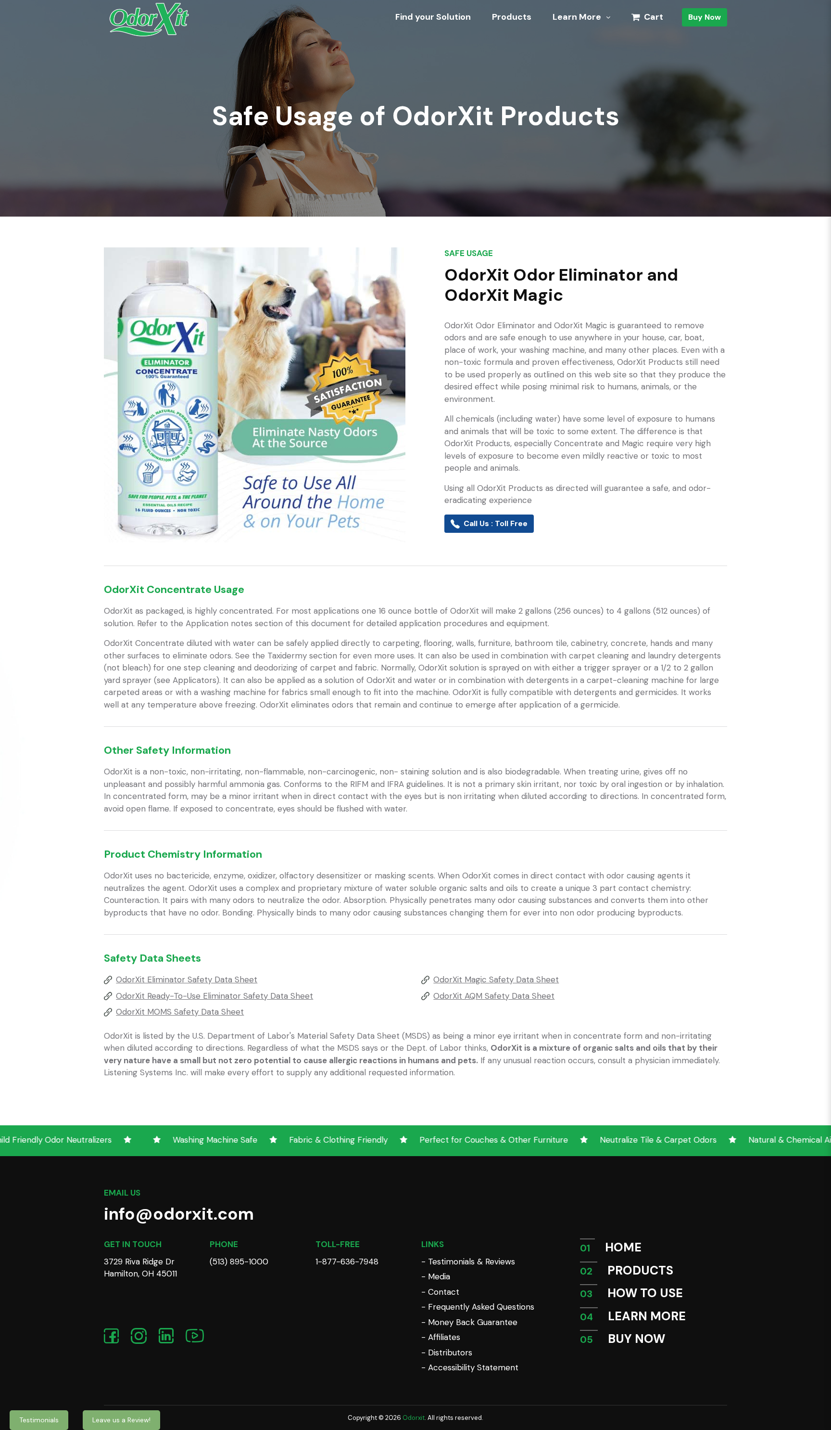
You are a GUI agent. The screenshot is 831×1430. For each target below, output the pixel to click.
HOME (623, 1247)
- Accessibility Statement (469, 1367)
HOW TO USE (645, 1293)
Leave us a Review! (121, 1420)
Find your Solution (433, 17)
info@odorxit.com (179, 1214)
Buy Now (704, 17)
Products (511, 17)
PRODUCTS (640, 1270)
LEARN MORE (647, 1316)
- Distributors (446, 1352)
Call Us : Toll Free (496, 523)
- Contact (440, 1292)
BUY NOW (636, 1339)
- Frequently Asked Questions (477, 1306)
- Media (435, 1276)
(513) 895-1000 (239, 1261)
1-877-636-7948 (346, 1261)
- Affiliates (440, 1337)
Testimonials (39, 1420)
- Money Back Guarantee (469, 1322)
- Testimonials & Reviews (468, 1261)
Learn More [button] (578, 17)
